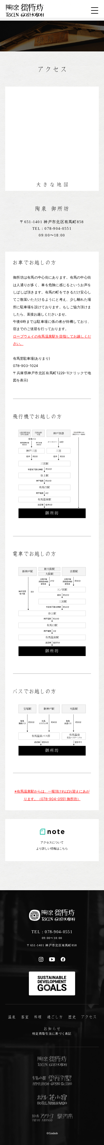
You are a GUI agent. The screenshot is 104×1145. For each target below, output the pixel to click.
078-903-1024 (25, 365)
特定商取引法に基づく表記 (52, 1033)
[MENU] (94, 10)
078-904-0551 (58, 228)
